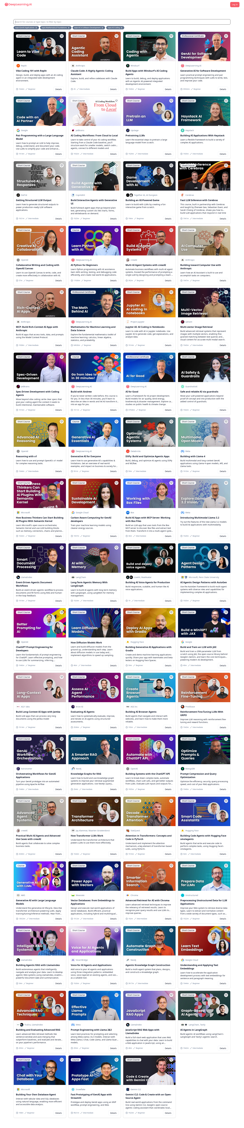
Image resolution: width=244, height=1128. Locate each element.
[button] (62, 36)
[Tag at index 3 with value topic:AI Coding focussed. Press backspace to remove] (122, 28)
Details (58, 89)
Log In (235, 4)
